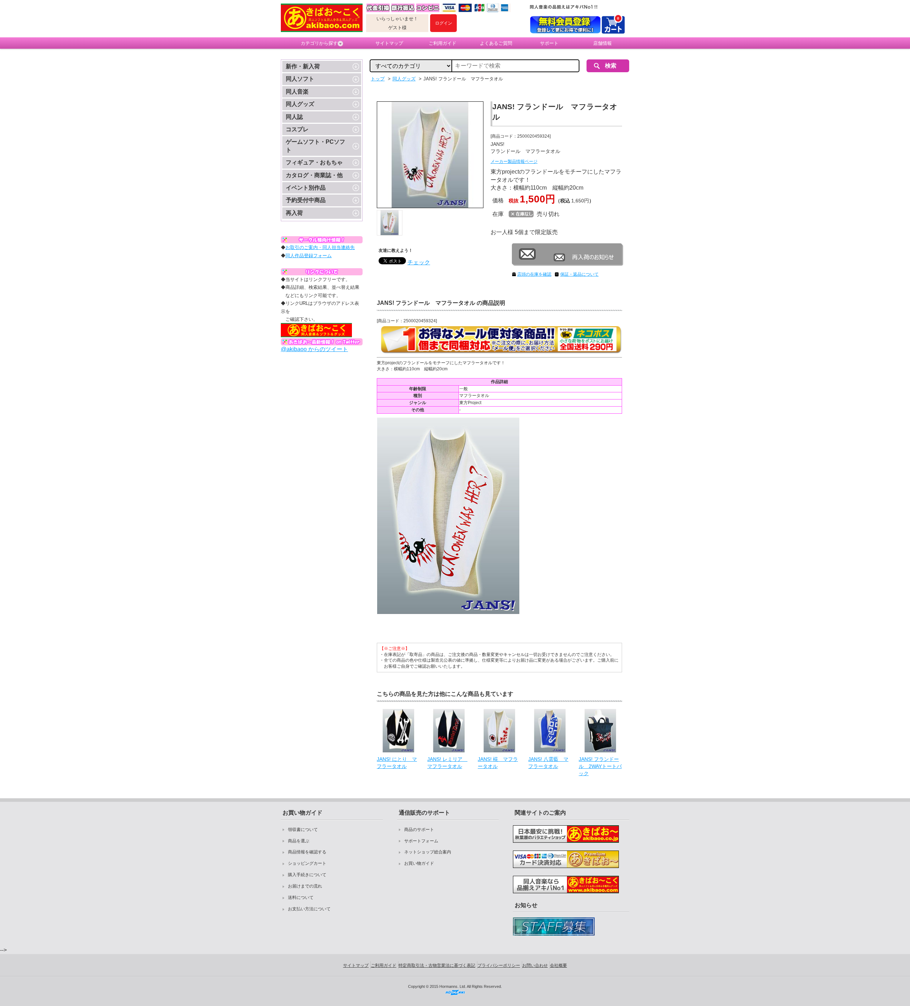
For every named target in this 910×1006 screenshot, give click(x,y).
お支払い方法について (309, 908)
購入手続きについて (307, 874)
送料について (301, 897)
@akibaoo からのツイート (314, 349)
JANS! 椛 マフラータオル (498, 762)
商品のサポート (419, 829)
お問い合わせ (535, 965)
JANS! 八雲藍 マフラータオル (548, 762)
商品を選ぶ (298, 840)
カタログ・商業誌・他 (314, 175)
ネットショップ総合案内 (427, 851)
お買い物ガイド (419, 863)
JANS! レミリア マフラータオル (447, 762)
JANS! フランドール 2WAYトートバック (600, 766)
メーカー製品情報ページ (514, 161)
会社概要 (558, 965)
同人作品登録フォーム (308, 255)
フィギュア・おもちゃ (314, 162)
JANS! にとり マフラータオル (397, 762)
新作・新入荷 (303, 66)
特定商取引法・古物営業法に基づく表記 (436, 965)
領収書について (303, 829)
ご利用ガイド (442, 43)
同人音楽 (297, 92)
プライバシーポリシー (498, 965)
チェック (418, 262)
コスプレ (297, 129)
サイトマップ (389, 43)
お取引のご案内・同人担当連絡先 (320, 247)
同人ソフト (300, 79)
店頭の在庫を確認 (534, 274)
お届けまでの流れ (305, 886)
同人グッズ (300, 104)
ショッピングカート (307, 863)
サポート (549, 43)
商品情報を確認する (307, 851)
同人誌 (294, 117)
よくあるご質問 (496, 43)
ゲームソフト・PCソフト (315, 146)
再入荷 (294, 213)
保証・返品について (579, 274)
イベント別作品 (306, 188)
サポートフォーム (421, 840)
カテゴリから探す (319, 43)
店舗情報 (602, 43)
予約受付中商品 (306, 200)
